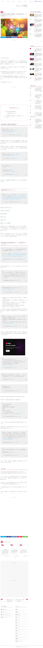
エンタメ (8, 1)
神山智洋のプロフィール (12, 113)
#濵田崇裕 (7, 198)
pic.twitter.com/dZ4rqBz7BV (9, 323)
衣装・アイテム (19, 641)
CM (17, 609)
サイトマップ (31, 2)
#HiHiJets (18, 254)
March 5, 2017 (13, 367)
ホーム (4, 1)
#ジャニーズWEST (22, 253)
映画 (17, 638)
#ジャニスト (5, 254)
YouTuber (19, 1)
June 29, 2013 (17, 280)
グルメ (18, 625)
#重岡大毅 (11, 197)
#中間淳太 (19, 197)
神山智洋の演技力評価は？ (11, 111)
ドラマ (13, 1)
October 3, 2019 (15, 442)
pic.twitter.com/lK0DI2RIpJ (7, 439)
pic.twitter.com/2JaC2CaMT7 (15, 413)
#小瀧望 (10, 198)
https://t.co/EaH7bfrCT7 (16, 198)
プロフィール (4, 617)
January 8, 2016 (14, 326)
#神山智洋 (12, 130)
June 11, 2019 (11, 379)
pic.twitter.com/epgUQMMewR (8, 364)
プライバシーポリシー (6, 614)
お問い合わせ (4, 609)
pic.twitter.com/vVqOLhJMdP (8, 131)
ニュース (18, 633)
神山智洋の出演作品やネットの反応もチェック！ (15, 115)
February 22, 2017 (16, 390)
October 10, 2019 (18, 134)
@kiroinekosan (5, 272)
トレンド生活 (21, 6)
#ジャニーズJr (13, 254)
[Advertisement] (14, 48)
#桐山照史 (15, 197)
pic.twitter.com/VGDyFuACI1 (18, 256)
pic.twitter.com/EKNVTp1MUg (8, 155)
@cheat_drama (9, 256)
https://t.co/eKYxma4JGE (14, 253)
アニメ (18, 617)
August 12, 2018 (18, 416)
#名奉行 (4, 404)
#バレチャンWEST (6, 197)
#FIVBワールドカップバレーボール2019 (19, 196)
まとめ (7, 117)
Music (25, 1)
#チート (15, 130)
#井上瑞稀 (21, 254)
